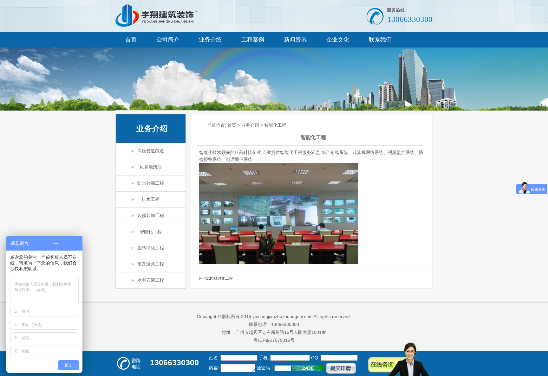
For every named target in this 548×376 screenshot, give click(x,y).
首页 (131, 39)
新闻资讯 (295, 39)
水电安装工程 (150, 280)
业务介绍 (210, 39)
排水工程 (151, 199)
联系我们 (380, 39)
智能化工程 (151, 231)
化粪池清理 (151, 167)
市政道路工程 (150, 264)
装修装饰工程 (150, 215)
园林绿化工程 (150, 247)
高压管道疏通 (150, 151)
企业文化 (337, 39)
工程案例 (252, 39)
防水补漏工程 (150, 183)
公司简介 (167, 39)
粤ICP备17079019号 (274, 340)
